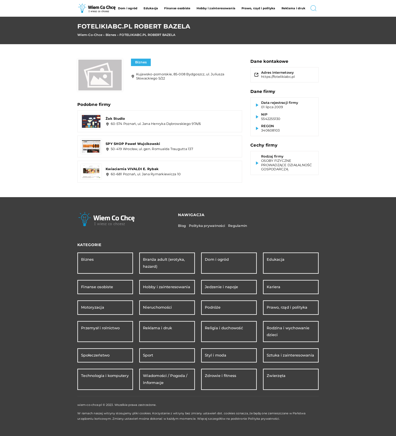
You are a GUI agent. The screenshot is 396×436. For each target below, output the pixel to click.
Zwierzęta (276, 375)
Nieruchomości (157, 307)
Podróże (212, 307)
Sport (148, 355)
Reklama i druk (293, 8)
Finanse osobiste (177, 8)
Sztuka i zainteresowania (290, 355)
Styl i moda (215, 355)
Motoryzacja (92, 307)
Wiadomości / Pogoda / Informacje (165, 379)
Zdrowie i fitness (220, 375)
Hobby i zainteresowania (216, 8)
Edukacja (151, 8)
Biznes (141, 62)
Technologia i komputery (105, 375)
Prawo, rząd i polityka (258, 8)
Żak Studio (115, 119)
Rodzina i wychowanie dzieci (288, 331)
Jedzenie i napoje (221, 287)
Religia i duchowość (224, 328)
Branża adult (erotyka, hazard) (164, 263)
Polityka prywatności (207, 226)
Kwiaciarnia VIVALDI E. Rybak (132, 169)
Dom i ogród (128, 8)
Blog (182, 226)
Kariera (273, 287)
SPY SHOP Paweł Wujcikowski (133, 144)
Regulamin (237, 226)
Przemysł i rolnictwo (100, 328)
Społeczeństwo (95, 355)
